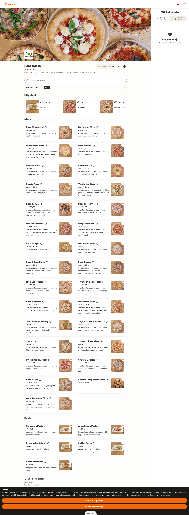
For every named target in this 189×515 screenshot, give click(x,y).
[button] (9, 4)
